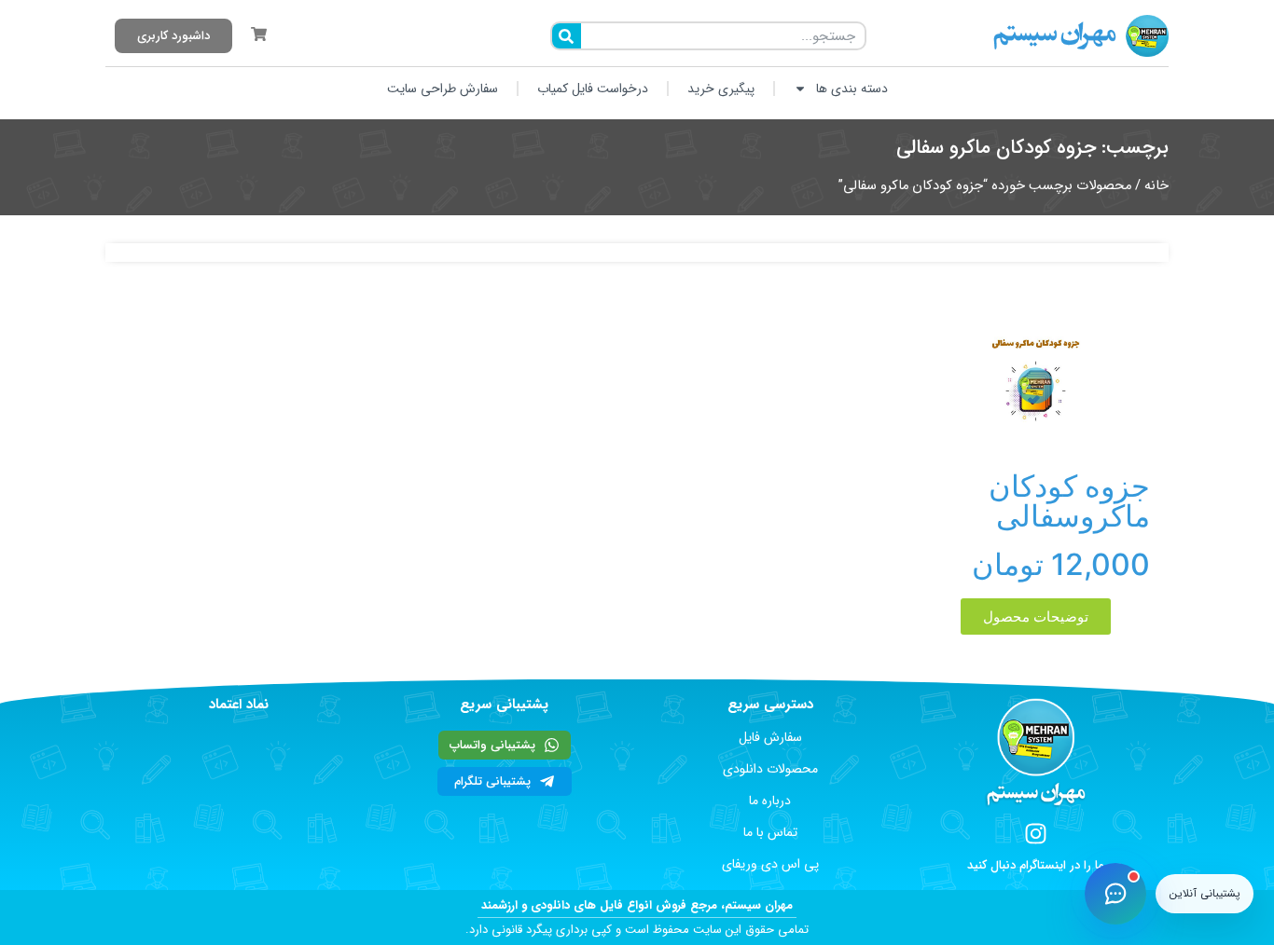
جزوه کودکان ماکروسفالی (1069, 501)
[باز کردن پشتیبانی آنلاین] (1115, 893)
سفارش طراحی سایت (442, 88)
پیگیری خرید (721, 88)
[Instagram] (1035, 833)
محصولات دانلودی (770, 769)
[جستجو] (566, 35)
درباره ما (770, 800)
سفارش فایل (770, 737)
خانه (1156, 186)
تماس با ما (770, 832)
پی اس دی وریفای (770, 864)
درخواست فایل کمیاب (592, 88)
